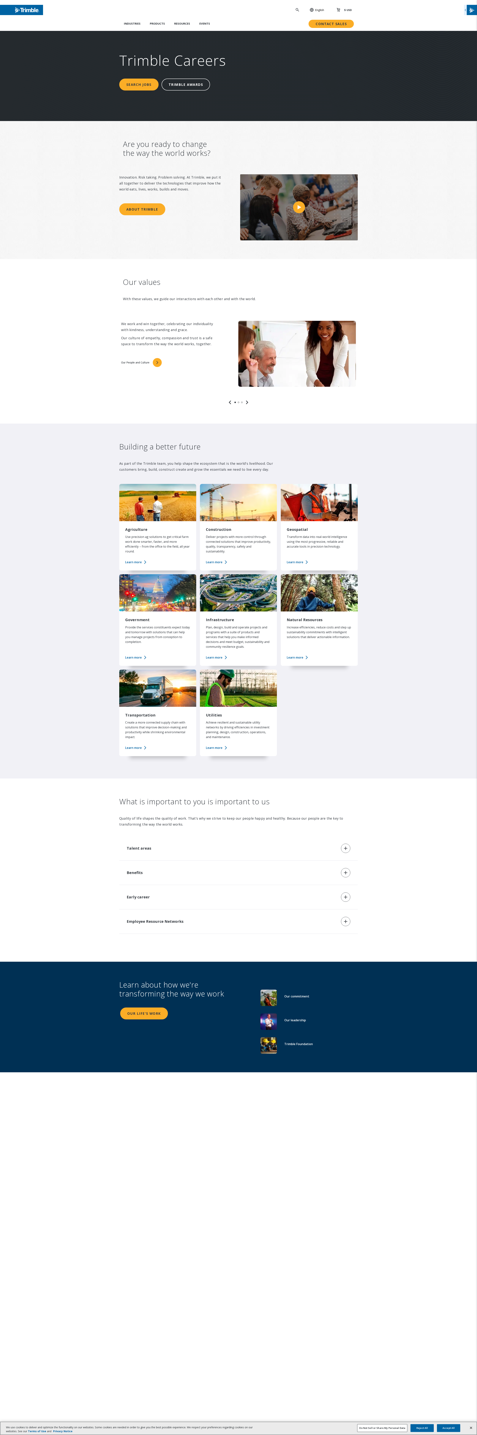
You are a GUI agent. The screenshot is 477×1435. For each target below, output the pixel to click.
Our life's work (144, 1013)
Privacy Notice (62, 1431)
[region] (238, 358)
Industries (132, 23)
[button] (314, 9)
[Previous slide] (230, 402)
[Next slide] (247, 402)
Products (157, 23)
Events (204, 23)
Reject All (422, 1428)
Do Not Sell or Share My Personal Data (382, 1428)
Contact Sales (331, 24)
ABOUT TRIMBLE (142, 209)
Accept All (449, 1428)
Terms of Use (37, 1431)
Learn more (133, 562)
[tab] (235, 402)
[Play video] (299, 207)
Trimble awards (186, 84)
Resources (182, 23)
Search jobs (138, 84)
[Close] (471, 1428)
